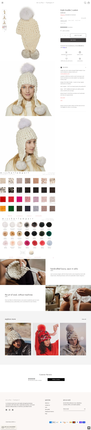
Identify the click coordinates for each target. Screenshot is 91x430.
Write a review (56, 379)
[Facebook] (6, 409)
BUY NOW (73, 40)
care (61, 100)
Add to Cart (78, 35)
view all (84, 319)
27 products (18, 340)
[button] (63, 27)
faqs (46, 413)
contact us (47, 405)
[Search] (85, 2)
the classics (72, 338)
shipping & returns (49, 411)
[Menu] (2, 2)
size (73, 18)
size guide (83, 18)
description (65, 67)
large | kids (63, 23)
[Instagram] (9, 409)
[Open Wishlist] (88, 427)
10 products (45, 340)
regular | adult (63, 20)
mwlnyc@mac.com (64, 73)
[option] (4, 12)
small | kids (77, 20)
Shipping (62, 15)
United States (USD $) (10, 422)
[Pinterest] (12, 409)
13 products (73, 340)
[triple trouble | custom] (4, 12)
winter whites (18, 338)
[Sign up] (84, 409)
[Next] (4, 31)
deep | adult (71, 20)
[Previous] (4, 7)
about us (47, 403)
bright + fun (45, 338)
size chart (62, 97)
